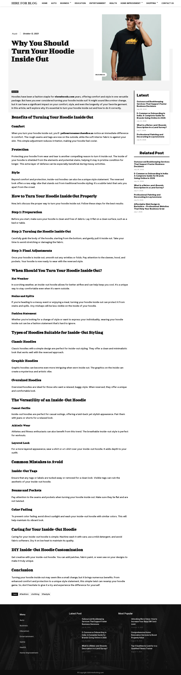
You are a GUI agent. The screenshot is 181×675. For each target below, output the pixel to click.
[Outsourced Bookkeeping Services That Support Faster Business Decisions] (75, 622)
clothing (35, 594)
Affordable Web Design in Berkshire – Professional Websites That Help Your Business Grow (151, 206)
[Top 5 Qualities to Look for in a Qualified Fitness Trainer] (124, 649)
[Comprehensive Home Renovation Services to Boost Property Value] (124, 635)
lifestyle (46, 594)
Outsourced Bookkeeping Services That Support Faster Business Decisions (152, 104)
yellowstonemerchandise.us (76, 133)
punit (14, 33)
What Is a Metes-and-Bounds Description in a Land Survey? (152, 126)
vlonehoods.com (64, 96)
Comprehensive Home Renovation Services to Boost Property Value (144, 635)
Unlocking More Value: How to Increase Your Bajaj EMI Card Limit (144, 621)
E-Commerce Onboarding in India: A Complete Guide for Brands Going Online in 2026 (151, 115)
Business (100, 74)
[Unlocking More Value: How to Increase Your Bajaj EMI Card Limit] (124, 622)
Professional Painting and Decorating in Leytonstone (150, 135)
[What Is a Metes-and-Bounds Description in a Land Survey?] (75, 649)
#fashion (24, 594)
